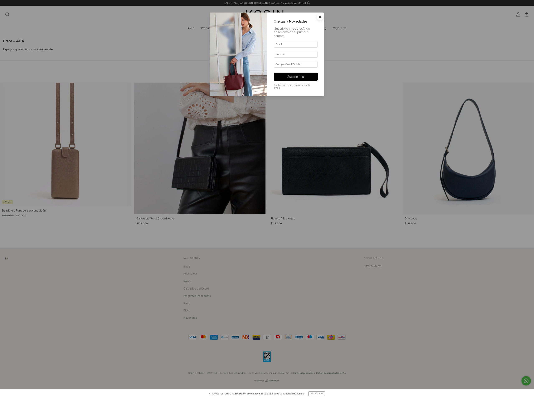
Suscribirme (295, 76)
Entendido (317, 394)
